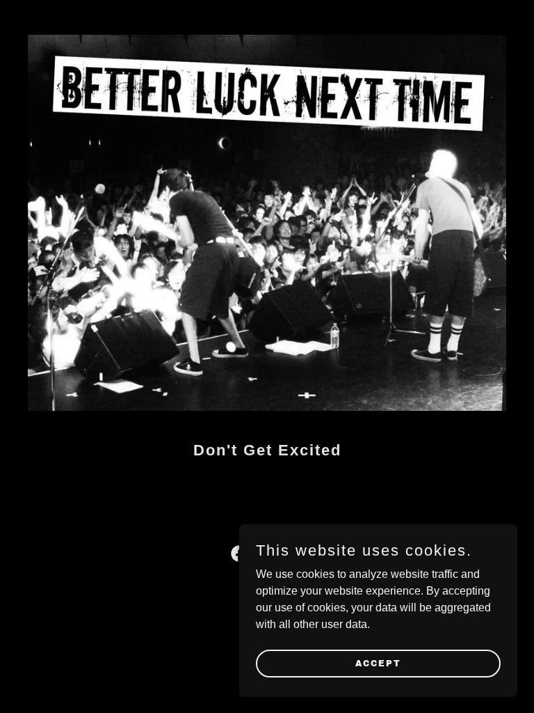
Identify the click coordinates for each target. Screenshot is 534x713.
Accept (378, 663)
